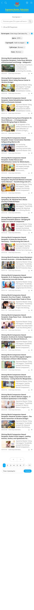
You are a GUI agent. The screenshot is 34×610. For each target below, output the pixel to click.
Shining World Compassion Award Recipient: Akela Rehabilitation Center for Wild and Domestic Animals (16, 100)
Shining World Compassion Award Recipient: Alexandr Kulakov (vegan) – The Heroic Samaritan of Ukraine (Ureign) (16, 416)
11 (30, 465)
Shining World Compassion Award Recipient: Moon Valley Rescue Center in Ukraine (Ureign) (15, 80)
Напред (27, 471)
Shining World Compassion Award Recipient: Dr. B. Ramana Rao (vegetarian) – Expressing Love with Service (16, 277)
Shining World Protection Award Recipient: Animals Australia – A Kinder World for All (16, 258)
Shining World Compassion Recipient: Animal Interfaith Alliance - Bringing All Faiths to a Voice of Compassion (15, 220)
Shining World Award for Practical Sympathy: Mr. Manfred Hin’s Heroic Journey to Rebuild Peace (14, 200)
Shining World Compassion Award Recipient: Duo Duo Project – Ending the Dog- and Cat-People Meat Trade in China (16, 297)
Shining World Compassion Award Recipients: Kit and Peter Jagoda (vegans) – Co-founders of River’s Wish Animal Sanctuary (16, 358)
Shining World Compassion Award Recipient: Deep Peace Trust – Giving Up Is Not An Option (16, 317)
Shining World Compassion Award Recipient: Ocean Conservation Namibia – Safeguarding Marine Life (16, 140)
